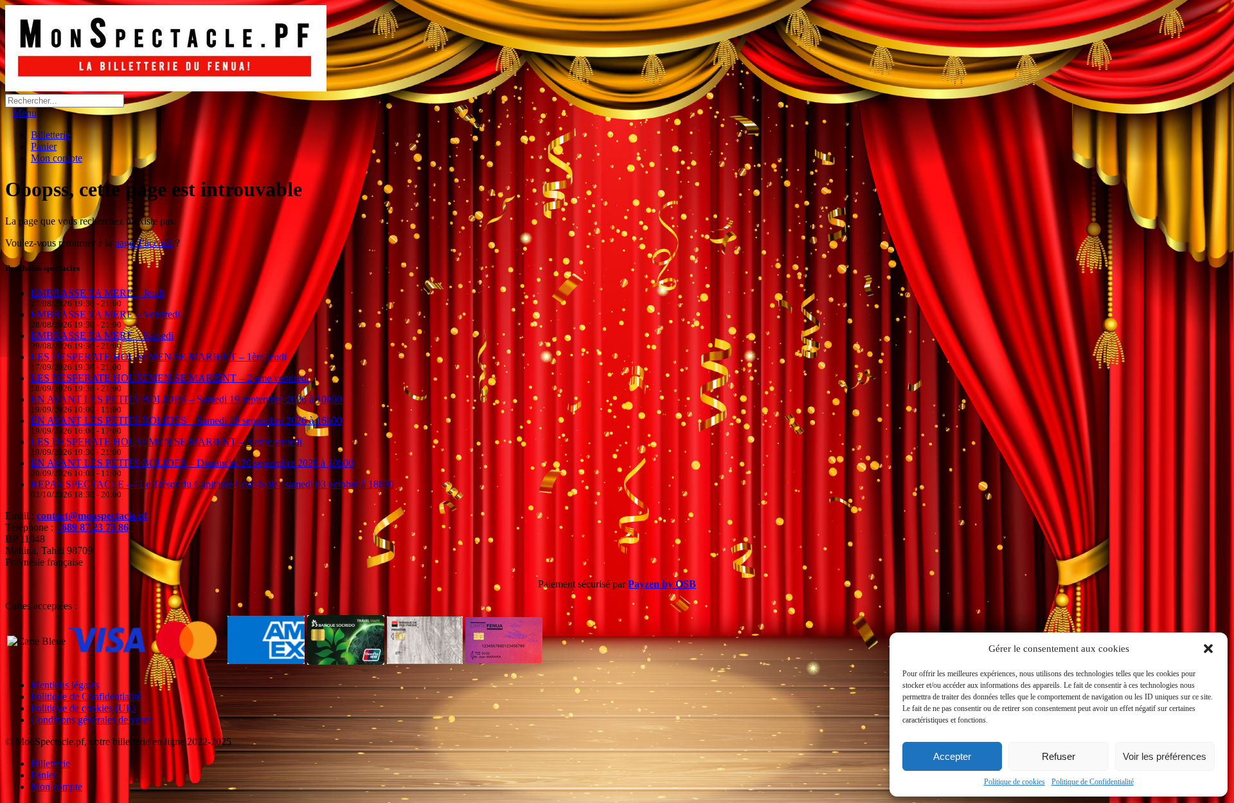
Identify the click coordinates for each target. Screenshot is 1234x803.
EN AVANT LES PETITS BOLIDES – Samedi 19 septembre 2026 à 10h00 (186, 399)
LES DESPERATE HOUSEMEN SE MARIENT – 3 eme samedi (166, 441)
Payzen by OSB (662, 583)
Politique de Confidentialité (1092, 781)
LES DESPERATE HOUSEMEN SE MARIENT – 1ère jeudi (159, 356)
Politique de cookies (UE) (83, 708)
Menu (25, 112)
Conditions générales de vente (91, 719)
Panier (44, 146)
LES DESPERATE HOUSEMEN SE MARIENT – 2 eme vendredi (170, 378)
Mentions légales (65, 684)
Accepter (952, 756)
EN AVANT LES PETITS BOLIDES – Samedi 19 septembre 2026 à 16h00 (186, 420)
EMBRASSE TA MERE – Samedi (102, 335)
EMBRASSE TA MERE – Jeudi (98, 293)
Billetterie (50, 134)
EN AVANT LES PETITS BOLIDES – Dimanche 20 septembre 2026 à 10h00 (192, 462)
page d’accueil (143, 242)
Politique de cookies (1014, 781)
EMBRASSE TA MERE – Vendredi (105, 314)
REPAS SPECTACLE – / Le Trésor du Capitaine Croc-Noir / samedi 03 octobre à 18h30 (212, 484)
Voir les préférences (1164, 756)
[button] (1208, 648)
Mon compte (56, 157)
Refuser (1058, 756)
